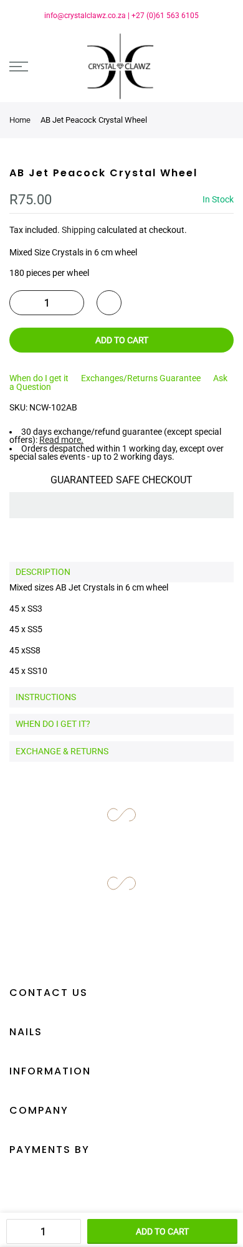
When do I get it (39, 378)
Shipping (78, 230)
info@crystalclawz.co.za (85, 15)
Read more (60, 440)
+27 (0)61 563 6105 (165, 15)
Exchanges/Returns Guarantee (141, 378)
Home (20, 120)
